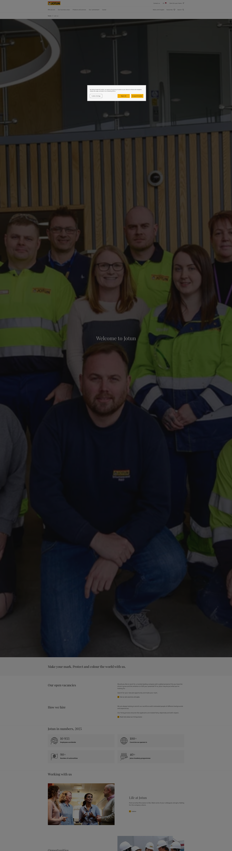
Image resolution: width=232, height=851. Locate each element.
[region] (116, 93)
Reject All (123, 96)
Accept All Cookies (137, 96)
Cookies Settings (96, 96)
